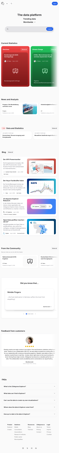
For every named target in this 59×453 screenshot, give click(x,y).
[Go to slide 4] (31, 313)
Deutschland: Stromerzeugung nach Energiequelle (14, 136)
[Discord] (36, 448)
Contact (38, 432)
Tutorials (30, 429)
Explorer (9, 427)
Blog (29, 427)
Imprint (49, 429)
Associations (18, 432)
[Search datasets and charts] (7, 29)
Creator (9, 429)
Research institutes (20, 434)
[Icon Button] (23, 448)
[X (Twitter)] (27, 448)
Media (16, 427)
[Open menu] (7, 3)
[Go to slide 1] (26, 314)
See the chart (46, 306)
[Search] (11, 3)
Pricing (38, 429)
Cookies (49, 434)
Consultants (18, 429)
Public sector (18, 437)
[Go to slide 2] (28, 313)
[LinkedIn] (23, 448)
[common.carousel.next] (35, 313)
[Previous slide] (23, 313)
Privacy (49, 432)
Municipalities (18, 439)
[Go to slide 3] (29, 313)
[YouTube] (31, 448)
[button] (29, 22)
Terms (48, 427)
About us (39, 427)
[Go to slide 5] (32, 313)
